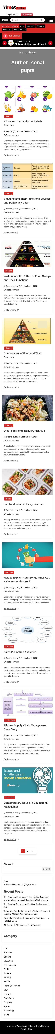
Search (9, 864)
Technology (10, 720)
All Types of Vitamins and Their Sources (22, 925)
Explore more (10, 155)
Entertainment (10, 965)
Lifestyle (8, 994)
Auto (6, 948)
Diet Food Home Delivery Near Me (24, 430)
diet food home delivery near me (23, 504)
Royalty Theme (27, 1029)
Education (10, 797)
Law (6, 990)
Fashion (7, 969)
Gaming (7, 977)
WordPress (22, 1026)
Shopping (8, 1002)
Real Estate (9, 998)
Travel (6, 1015)
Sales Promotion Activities (20, 652)
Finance (7, 973)
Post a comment (12, 135)
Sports (7, 1006)
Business (9, 572)
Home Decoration (12, 986)
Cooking (9, 116)
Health (8, 499)
